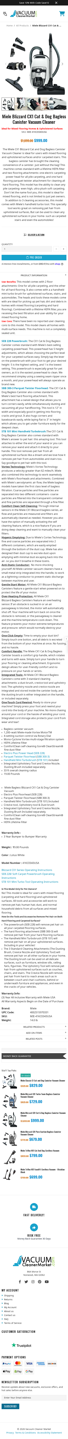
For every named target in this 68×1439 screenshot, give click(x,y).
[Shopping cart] (62, 13)
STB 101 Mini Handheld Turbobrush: (24, 431)
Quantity (7, 244)
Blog (6, 1303)
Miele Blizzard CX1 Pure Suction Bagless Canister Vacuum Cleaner (41, 1133)
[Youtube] (47, 1281)
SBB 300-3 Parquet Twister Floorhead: (25, 388)
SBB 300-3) (43, 756)
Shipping (8, 1295)
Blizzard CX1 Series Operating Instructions (27, 870)
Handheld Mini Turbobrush (20, 760)
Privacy (10, 1432)
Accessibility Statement (49, 1432)
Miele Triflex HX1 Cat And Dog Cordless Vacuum (40, 1150)
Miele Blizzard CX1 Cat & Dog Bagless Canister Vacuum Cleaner (43, 1114)
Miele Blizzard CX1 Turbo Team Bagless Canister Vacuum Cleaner (40, 1095)
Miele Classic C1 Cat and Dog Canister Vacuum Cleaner (43, 1080)
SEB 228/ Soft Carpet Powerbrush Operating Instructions (28, 876)
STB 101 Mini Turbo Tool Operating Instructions (30, 882)
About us (8, 1311)
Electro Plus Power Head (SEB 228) (24, 753)
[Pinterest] (39, 1281)
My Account (9, 1307)
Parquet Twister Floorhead (20, 756)
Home (9, 25)
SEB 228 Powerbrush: (15, 341)
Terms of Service (12, 1322)
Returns (7, 1299)
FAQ (5, 1319)
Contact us (9, 1315)
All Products (22, 25)
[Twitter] (26, 1281)
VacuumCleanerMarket (23, 13)
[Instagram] (32, 1281)
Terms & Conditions (25, 1432)
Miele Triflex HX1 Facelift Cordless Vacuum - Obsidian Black (43, 1171)
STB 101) (43, 760)
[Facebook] (20, 1281)
